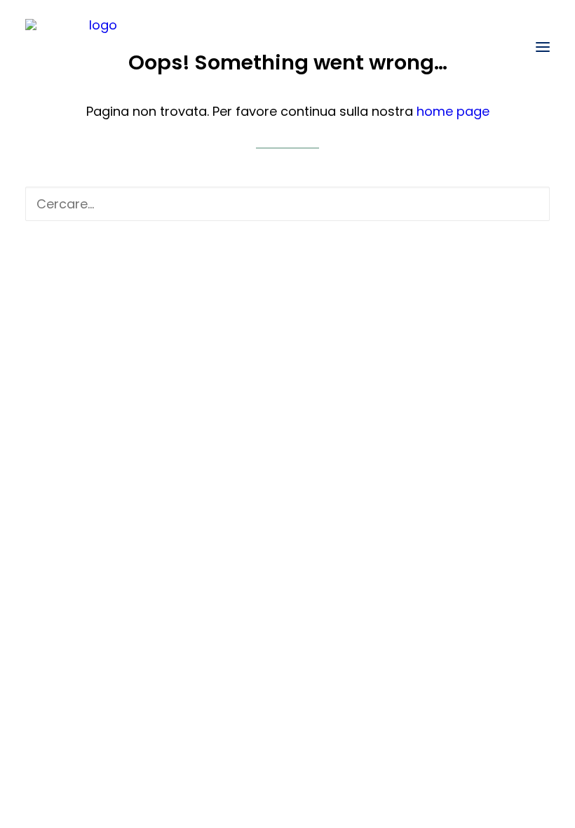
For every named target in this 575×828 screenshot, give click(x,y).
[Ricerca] (287, 204)
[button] (542, 47)
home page (453, 111)
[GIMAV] (97, 47)
